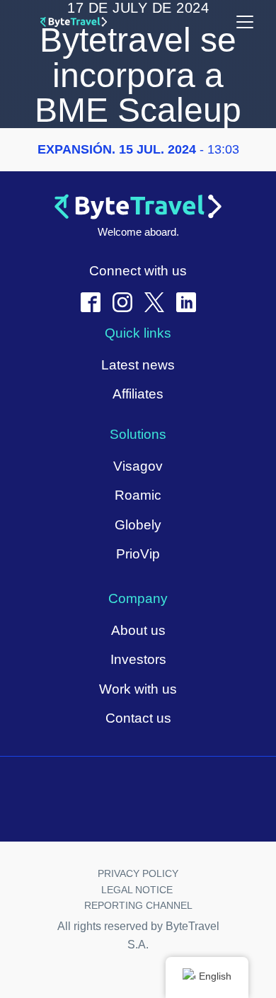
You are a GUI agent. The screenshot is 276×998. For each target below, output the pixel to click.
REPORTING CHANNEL (138, 905)
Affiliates (138, 393)
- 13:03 (138, 149)
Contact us (138, 718)
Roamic (138, 495)
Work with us (138, 689)
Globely (138, 524)
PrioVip (138, 553)
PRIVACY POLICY (138, 873)
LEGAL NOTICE (138, 889)
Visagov (138, 466)
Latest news (138, 364)
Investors (138, 659)
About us (138, 630)
